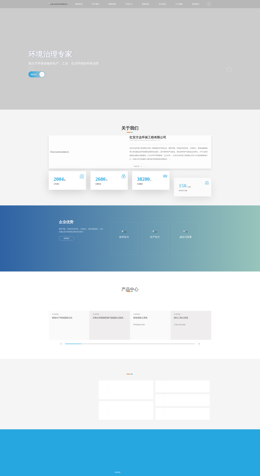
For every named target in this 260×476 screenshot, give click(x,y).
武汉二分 (205, 472)
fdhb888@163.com (58, 458)
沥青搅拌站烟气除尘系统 (185, 303)
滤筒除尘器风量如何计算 (121, 407)
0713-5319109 (57, 450)
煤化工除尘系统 (140, 303)
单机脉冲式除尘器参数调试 (122, 387)
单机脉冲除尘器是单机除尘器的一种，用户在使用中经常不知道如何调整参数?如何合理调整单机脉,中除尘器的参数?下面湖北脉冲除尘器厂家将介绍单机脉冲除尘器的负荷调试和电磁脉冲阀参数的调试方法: (131, 392)
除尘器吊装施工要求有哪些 (178, 397)
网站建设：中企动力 (195, 472)
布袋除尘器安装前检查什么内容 (180, 383)
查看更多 (66, 238)
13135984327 (57, 453)
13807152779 (57, 456)
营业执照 (117, 472)
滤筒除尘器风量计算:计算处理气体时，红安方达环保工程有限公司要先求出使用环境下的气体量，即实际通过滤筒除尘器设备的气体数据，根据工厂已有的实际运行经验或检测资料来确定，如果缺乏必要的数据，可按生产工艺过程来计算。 (130, 412)
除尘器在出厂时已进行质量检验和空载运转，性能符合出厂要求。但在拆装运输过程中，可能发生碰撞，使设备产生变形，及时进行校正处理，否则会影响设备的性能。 (187, 388)
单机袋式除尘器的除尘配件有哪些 (181, 411)
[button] (61, 344)
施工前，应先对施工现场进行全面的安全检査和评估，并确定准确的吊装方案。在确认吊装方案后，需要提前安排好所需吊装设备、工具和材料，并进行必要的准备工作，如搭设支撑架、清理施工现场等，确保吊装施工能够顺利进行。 (187, 402)
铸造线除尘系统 (100, 303)
